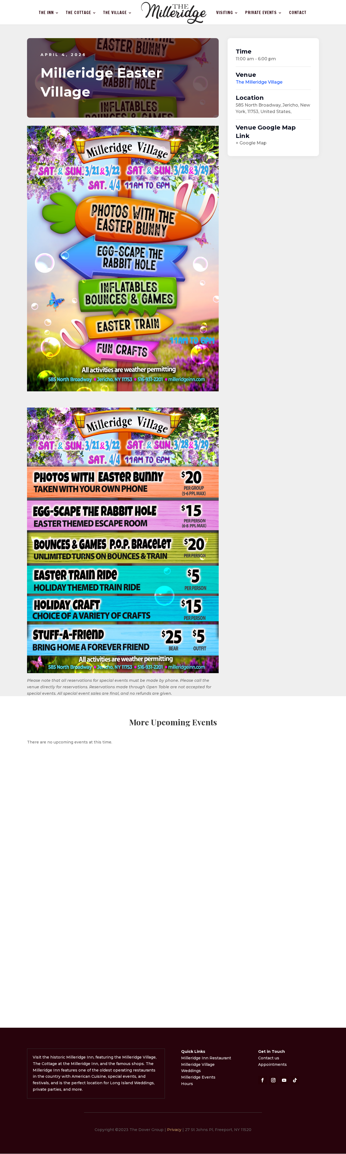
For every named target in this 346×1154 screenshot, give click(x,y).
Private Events (261, 13)
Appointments (272, 1064)
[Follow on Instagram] (273, 1080)
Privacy (174, 1129)
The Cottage (78, 13)
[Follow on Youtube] (284, 1080)
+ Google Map (251, 143)
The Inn (46, 13)
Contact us (268, 1058)
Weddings (191, 1070)
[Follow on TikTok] (295, 1080)
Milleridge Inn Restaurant (206, 1058)
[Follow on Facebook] (262, 1080)
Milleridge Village (198, 1064)
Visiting (224, 13)
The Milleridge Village (259, 82)
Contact (298, 13)
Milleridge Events (198, 1077)
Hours (187, 1083)
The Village (115, 13)
